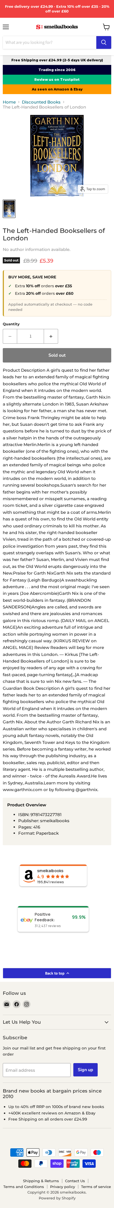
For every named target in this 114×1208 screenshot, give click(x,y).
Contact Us (75, 1181)
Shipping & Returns (41, 1181)
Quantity (11, 324)
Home (9, 102)
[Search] (103, 42)
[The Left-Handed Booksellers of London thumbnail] (9, 209)
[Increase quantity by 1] (51, 336)
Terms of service (96, 1186)
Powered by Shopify (57, 1198)
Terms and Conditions (23, 1186)
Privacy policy (62, 1186)
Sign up (85, 1070)
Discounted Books (41, 102)
